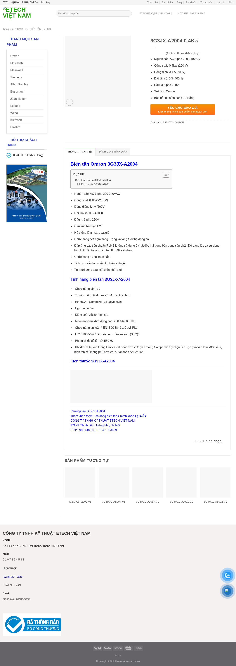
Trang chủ (152, 2)
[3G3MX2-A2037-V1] (147, 482)
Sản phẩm (167, 2)
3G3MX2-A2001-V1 (181, 501)
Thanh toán (206, 2)
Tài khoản (191, 2)
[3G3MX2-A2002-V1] (80, 482)
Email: (7, 593)
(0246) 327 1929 (12, 576)
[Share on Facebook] (154, 131)
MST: (6, 554)
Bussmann (17, 91)
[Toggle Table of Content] (164, 175)
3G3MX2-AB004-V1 (113, 501)
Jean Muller (18, 98)
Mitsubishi (17, 63)
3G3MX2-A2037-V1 (147, 501)
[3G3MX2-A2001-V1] (181, 482)
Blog (179, 2)
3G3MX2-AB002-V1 (215, 501)
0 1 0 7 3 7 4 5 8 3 (13, 559)
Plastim (15, 127)
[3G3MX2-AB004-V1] (114, 482)
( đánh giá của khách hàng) (182, 53)
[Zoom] (69, 102)
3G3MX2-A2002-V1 (79, 501)
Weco (14, 113)
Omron (14, 56)
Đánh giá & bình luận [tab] (113, 151)
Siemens (16, 77)
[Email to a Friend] (167, 131)
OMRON (21, 29)
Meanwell (16, 70)
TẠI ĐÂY (141, 416)
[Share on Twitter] (160, 131)
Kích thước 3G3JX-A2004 (95, 184)
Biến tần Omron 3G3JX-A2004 (93, 180)
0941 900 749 (12, 585)
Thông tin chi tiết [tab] (80, 151)
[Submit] (128, 13)
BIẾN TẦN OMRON (40, 29)
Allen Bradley (19, 84)
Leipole (15, 105)
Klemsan (16, 120)
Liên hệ (220, 2)
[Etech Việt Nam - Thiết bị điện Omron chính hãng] (26, 13)
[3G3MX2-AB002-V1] (215, 482)
